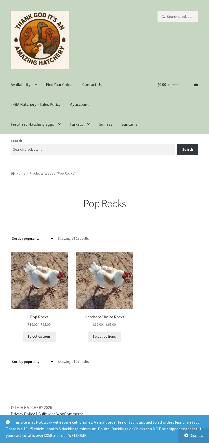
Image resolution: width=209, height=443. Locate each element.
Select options (39, 336)
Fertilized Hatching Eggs (32, 124)
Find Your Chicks (59, 84)
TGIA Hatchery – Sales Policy (35, 104)
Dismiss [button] (196, 435)
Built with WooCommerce (60, 413)
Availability (20, 84)
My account (79, 104)
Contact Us (92, 84)
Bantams (129, 124)
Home (21, 173)
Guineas (105, 124)
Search (16, 140)
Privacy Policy (23, 413)
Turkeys (76, 124)
